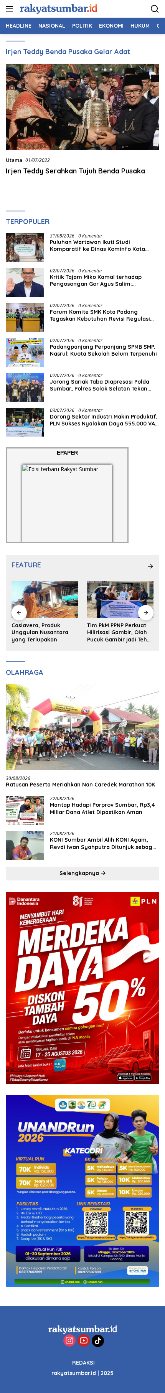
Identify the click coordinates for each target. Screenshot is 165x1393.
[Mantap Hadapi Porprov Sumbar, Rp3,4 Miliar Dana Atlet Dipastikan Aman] (25, 810)
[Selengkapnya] (150, 566)
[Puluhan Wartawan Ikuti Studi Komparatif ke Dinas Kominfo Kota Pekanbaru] (25, 247)
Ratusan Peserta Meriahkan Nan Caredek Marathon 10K (80, 784)
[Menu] (11, 8)
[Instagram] (69, 1341)
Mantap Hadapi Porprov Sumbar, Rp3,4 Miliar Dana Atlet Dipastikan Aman (102, 808)
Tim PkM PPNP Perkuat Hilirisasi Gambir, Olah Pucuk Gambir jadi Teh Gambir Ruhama (117, 632)
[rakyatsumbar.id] (57, 8)
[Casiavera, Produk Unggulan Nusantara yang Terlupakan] (45, 599)
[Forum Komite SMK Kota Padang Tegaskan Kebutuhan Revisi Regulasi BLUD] (25, 317)
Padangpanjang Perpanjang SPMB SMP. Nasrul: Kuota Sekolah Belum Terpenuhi (103, 350)
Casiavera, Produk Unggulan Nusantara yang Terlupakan (40, 632)
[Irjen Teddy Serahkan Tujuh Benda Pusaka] (82, 107)
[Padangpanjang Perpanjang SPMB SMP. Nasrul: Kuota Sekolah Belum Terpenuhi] (25, 352)
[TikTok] (98, 1341)
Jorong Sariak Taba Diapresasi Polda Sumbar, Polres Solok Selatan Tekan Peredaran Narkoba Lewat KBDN (99, 385)
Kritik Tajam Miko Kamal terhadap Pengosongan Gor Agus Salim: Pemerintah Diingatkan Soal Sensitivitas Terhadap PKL (96, 280)
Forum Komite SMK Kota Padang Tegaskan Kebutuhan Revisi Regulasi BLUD (100, 315)
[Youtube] (84, 1341)
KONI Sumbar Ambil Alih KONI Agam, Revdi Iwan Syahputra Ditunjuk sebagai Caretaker (103, 843)
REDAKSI (83, 1362)
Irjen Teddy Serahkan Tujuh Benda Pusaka (75, 171)
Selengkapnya (80, 873)
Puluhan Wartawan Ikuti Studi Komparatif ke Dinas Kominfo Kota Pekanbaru (97, 245)
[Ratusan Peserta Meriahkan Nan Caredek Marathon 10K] (82, 727)
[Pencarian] (154, 9)
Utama (14, 160)
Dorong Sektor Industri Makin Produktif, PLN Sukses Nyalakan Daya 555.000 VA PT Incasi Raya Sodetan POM (104, 420)
